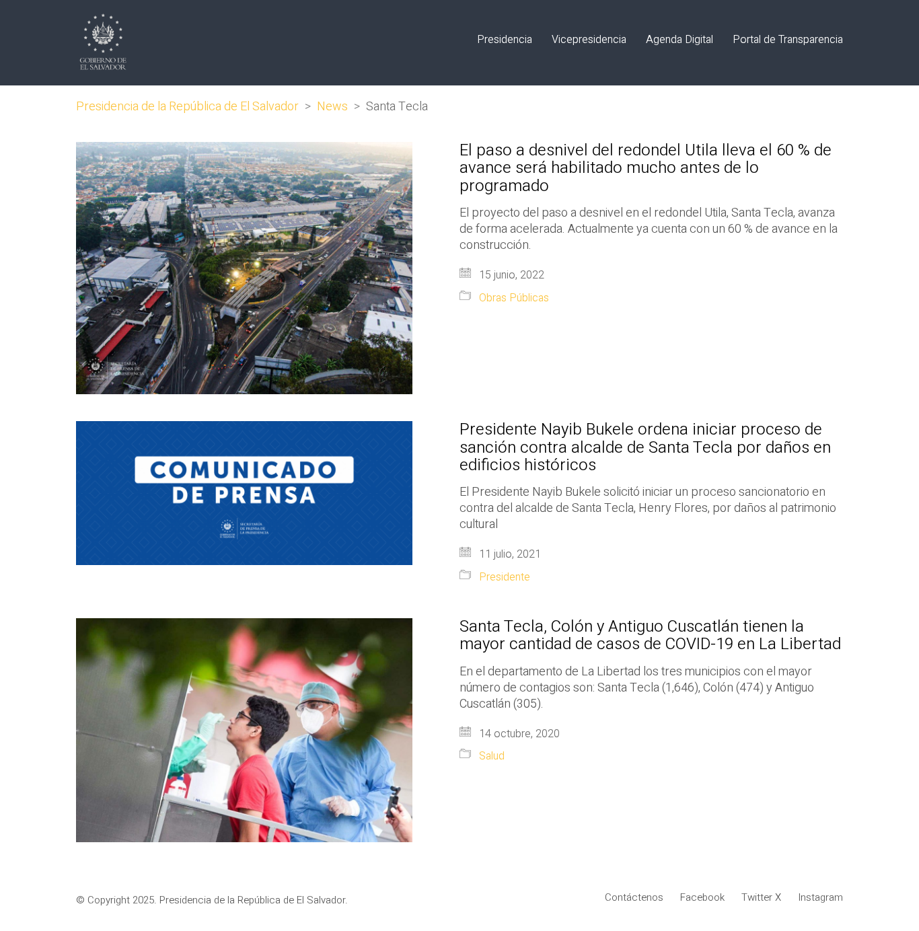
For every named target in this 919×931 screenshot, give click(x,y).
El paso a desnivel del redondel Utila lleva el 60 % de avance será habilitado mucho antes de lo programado (645, 168)
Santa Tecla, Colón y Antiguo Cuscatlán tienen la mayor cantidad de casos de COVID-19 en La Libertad (650, 636)
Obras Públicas (514, 298)
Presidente (504, 577)
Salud (492, 756)
